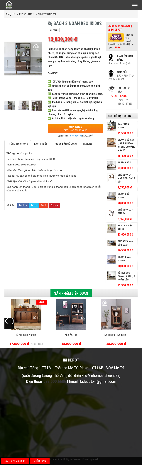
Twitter (34, 205)
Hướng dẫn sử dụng (65, 143)
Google (44, 205)
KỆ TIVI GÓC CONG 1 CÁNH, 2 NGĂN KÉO (126, 276)
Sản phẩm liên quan (71, 293)
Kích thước (41, 143)
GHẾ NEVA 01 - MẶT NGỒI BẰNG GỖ (126, 178)
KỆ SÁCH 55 (71, 334)
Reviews (87, 143)
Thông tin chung (17, 143)
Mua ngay (75, 129)
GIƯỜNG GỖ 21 (125, 162)
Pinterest (54, 205)
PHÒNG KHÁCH (26, 14)
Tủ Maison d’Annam (26, 334)
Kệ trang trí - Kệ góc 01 (116, 334)
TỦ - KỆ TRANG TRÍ (47, 14)
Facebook (23, 205)
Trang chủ (10, 14)
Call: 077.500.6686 (15, 460)
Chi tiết (117, 47)
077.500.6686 (76, 135)
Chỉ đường (40, 460)
